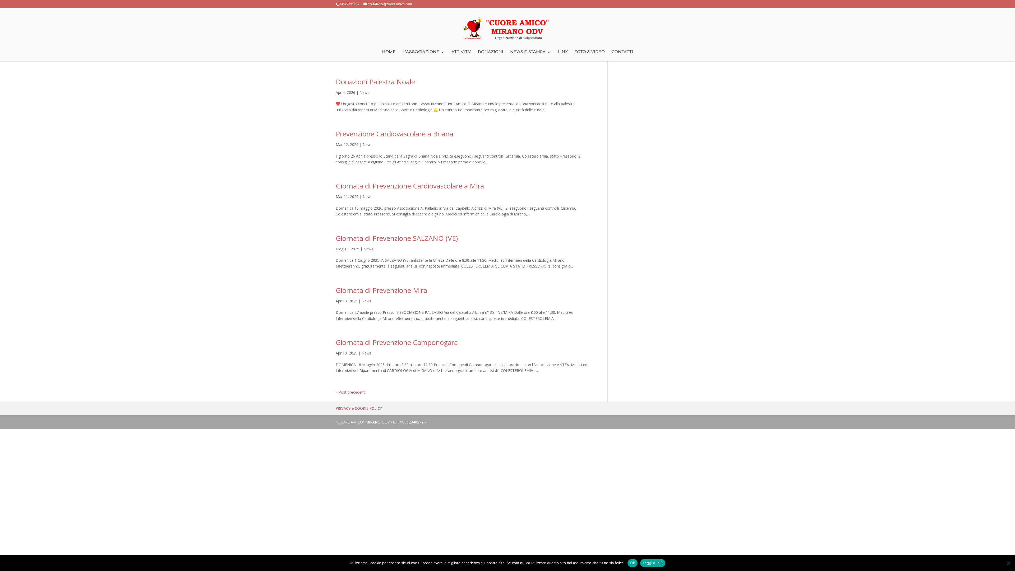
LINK (563, 52)
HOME (389, 52)
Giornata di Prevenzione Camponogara (397, 342)
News (364, 92)
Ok (632, 563)
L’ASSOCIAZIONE (421, 52)
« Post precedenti (351, 392)
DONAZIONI (490, 52)
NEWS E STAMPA (528, 52)
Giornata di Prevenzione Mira (381, 290)
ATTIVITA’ (461, 52)
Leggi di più (653, 563)
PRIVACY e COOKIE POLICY (359, 408)
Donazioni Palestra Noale (375, 81)
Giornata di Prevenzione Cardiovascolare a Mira (410, 186)
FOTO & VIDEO (590, 52)
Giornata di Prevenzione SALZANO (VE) (397, 238)
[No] (1008, 563)
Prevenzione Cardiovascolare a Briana (394, 134)
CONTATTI (622, 52)
